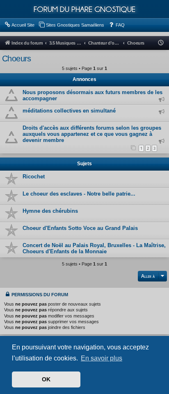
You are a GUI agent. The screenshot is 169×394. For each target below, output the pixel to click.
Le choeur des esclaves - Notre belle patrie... (79, 194)
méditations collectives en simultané (69, 111)
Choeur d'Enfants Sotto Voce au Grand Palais (80, 228)
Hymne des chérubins (50, 211)
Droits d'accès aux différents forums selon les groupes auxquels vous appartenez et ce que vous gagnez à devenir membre (92, 134)
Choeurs (16, 58)
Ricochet (34, 176)
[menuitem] (19, 25)
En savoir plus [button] (101, 358)
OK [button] (46, 379)
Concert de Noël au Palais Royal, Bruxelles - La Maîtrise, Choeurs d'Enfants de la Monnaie (94, 248)
